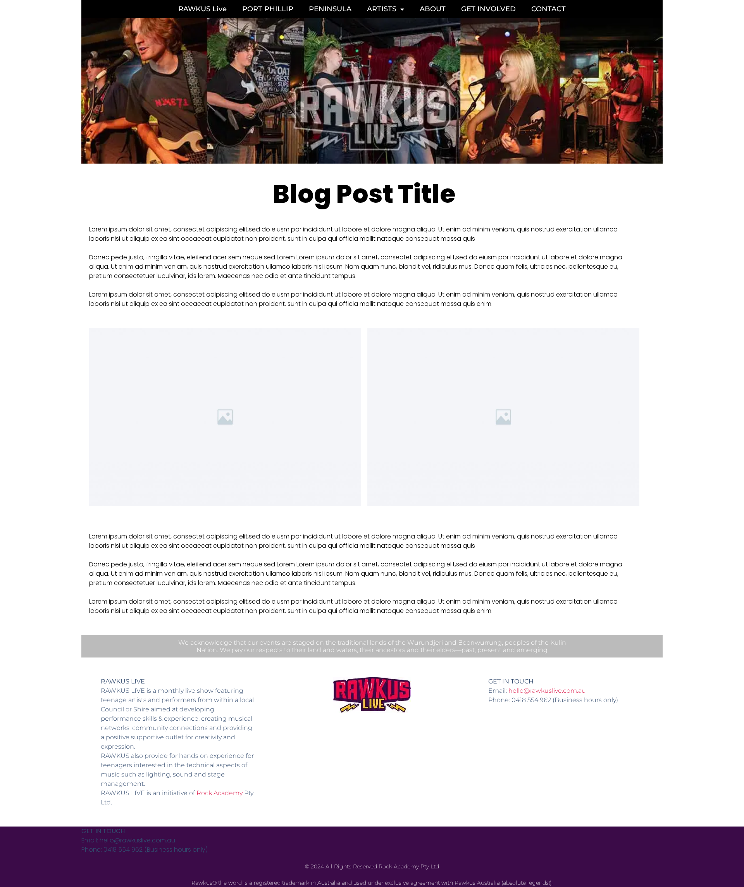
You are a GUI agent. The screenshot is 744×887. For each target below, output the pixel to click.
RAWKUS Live (202, 9)
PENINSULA (330, 9)
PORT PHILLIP (267, 9)
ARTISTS (381, 9)
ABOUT (433, 9)
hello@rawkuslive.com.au (547, 690)
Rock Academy (219, 793)
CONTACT (548, 9)
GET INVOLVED (488, 9)
